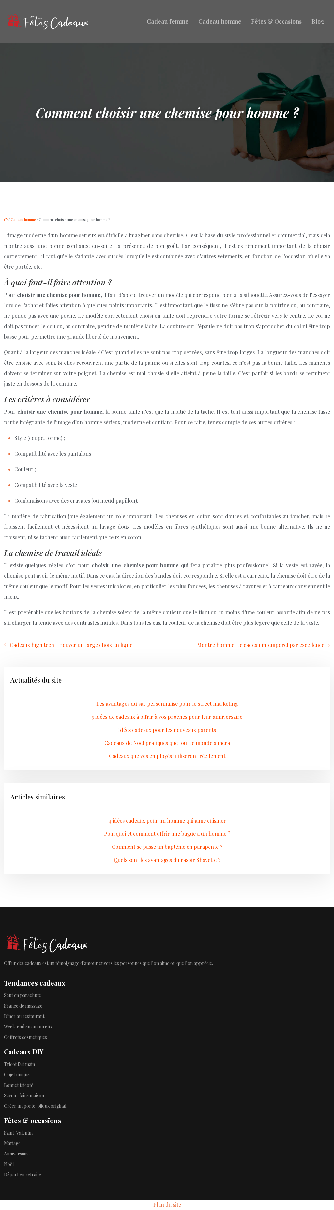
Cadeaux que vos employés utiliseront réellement (167, 755)
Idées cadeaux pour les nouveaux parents (167, 729)
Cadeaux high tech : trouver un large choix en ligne (71, 644)
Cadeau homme (219, 21)
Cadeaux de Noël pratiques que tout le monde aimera (167, 742)
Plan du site (167, 1204)
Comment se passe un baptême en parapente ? (167, 846)
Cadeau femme (168, 21)
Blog (317, 21)
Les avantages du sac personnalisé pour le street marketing (167, 703)
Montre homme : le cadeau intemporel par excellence (260, 644)
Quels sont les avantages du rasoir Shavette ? (167, 859)
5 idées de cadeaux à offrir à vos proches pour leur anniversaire (167, 716)
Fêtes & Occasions (276, 21)
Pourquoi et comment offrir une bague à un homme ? (167, 833)
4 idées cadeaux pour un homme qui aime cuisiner (167, 820)
